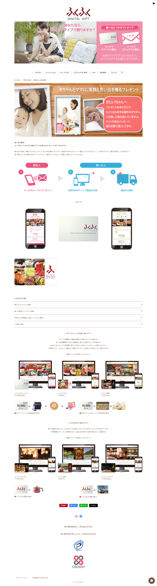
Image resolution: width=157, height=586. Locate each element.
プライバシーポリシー (22, 578)
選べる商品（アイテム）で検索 (24, 311)
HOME (38, 73)
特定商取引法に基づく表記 (40, 578)
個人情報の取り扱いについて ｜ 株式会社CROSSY (78, 534)
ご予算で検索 (26, 80)
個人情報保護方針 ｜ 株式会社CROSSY (78, 527)
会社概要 (103, 73)
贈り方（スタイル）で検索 (22, 305)
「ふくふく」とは (50, 73)
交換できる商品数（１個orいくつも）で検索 (28, 318)
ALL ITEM (64, 73)
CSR (93, 73)
